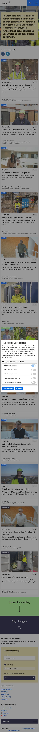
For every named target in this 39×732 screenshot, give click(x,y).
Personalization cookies (12, 378)
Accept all (19, 388)
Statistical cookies (10, 374)
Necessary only (8, 388)
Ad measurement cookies (13, 382)
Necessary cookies (11, 365)
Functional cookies (11, 370)
